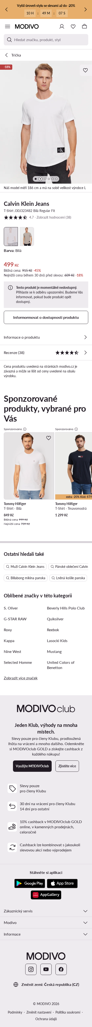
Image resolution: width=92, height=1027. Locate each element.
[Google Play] (29, 883)
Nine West (12, 651)
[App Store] (62, 883)
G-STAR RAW (15, 619)
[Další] (85, 9)
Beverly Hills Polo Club (66, 608)
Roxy (8, 629)
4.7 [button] (37, 217)
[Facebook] (61, 969)
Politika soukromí (67, 1012)
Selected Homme (18, 662)
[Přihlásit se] (61, 26)
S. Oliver (11, 608)
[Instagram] (31, 969)
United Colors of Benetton (61, 665)
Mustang (54, 651)
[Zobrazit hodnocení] (85, 352)
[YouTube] (46, 969)
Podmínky (15, 1012)
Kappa (9, 640)
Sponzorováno (13, 429)
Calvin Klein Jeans (26, 203)
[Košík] (84, 26)
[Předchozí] (6, 9)
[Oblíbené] (73, 26)
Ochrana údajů (46, 1019)
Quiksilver (55, 619)
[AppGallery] (46, 895)
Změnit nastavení (38, 1012)
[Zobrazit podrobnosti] (85, 337)
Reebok (53, 629)
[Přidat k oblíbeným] (86, 70)
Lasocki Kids (57, 640)
